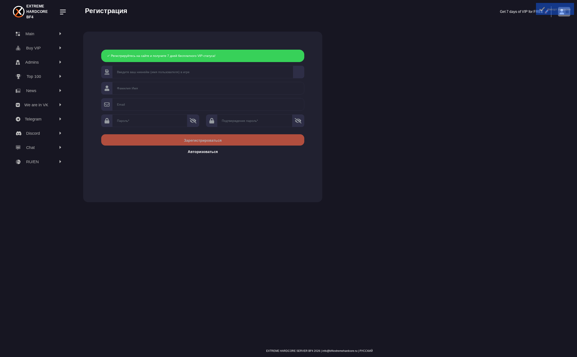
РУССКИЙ (366, 350)
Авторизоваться (203, 152)
